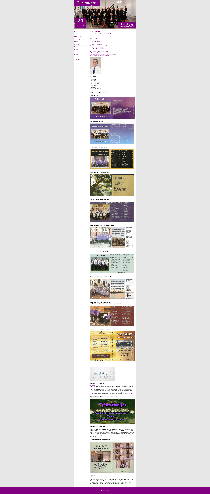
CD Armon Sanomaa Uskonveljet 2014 (98, 48)
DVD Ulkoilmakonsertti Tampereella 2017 (99, 51)
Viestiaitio (76, 41)
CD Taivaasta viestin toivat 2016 (97, 40)
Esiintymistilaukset (78, 36)
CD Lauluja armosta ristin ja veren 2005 (98, 45)
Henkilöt (76, 46)
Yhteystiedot (77, 59)
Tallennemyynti (77, 39)
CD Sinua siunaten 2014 (95, 41)
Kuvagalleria (77, 51)
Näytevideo (92, 385)
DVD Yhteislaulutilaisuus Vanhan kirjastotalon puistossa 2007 (103, 54)
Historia (76, 49)
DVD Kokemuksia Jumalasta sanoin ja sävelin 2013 (101, 55)
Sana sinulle (77, 44)
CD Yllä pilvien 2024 (94, 38)
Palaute (76, 57)
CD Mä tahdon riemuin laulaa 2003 (97, 47)
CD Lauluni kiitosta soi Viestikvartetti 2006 (99, 49)
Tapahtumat (77, 34)
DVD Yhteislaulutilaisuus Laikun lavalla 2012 (99, 52)
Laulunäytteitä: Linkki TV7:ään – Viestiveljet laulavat (101, 33)
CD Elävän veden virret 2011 (96, 42)
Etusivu (75, 31)
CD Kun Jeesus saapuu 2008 (96, 44)
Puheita (76, 54)
